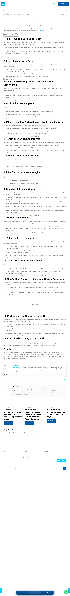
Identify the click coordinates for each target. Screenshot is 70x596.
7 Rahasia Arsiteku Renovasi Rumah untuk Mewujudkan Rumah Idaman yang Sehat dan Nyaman (13, 414)
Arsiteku (10, 468)
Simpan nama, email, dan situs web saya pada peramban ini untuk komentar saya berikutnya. (27, 457)
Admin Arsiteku (14, 14)
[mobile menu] (54, 4)
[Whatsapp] (6, 375)
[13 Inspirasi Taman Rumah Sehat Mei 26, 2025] (69, 590)
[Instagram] (4, 375)
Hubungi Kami (62, 3)
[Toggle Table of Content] (15, 34)
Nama (5, 451)
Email (26, 451)
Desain (41, 338)
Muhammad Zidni (17, 367)
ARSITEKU (20, 361)
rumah (41, 30)
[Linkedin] (8, 375)
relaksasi (43, 25)
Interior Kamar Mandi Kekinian (35, 307)
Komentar (6, 436)
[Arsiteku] (3, 4)
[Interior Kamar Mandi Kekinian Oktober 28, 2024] (1, 590)
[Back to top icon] (64, 468)
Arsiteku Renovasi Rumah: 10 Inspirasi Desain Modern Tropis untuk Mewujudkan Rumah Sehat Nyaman (33, 414)
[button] (66, 592)
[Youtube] (10, 375)
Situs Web (47, 451)
